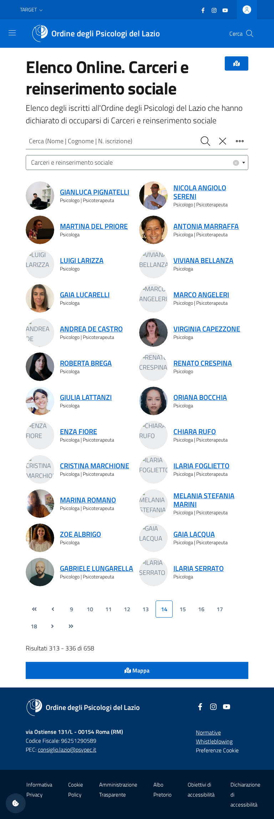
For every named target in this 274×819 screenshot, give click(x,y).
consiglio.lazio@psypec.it (67, 749)
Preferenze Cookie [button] (217, 750)
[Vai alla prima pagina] (34, 609)
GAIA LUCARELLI (85, 294)
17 (220, 609)
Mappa (140, 670)
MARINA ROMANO (88, 500)
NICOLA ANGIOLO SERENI (199, 192)
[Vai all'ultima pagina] (71, 626)
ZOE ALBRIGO (80, 534)
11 (108, 609)
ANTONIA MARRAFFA (206, 226)
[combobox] (137, 162)
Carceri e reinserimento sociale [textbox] (134, 162)
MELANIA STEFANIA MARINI (203, 500)
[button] (32, 9)
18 (34, 626)
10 (90, 609)
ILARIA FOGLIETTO (201, 466)
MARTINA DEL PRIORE (94, 226)
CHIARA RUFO (194, 431)
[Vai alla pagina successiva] (52, 626)
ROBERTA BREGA (86, 363)
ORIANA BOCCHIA (200, 397)
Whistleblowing (214, 741)
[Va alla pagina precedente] (52, 609)
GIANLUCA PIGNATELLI (94, 192)
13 (145, 609)
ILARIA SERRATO (198, 568)
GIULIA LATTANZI (86, 397)
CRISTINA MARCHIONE (94, 466)
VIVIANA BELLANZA (203, 260)
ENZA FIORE (78, 431)
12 (127, 609)
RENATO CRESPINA (202, 363)
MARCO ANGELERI (201, 294)
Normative (208, 732)
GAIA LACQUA (194, 534)
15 (182, 609)
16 (201, 609)
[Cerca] (249, 33)
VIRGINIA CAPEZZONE (206, 329)
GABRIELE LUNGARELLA (96, 568)
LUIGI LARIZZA (81, 260)
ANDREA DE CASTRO (91, 329)
